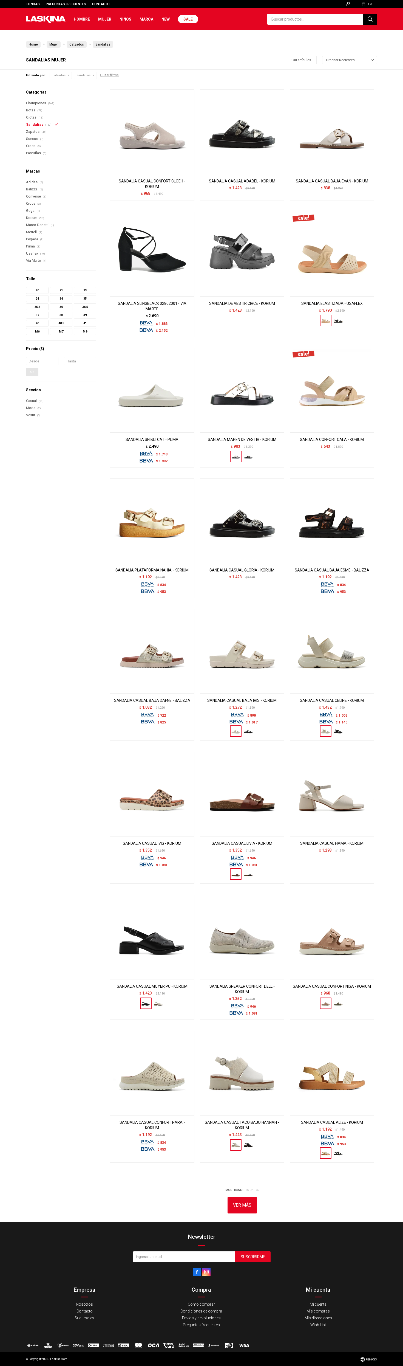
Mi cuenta (318, 1304)
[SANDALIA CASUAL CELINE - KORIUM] (332, 651)
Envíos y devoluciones (201, 1318)
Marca (146, 19)
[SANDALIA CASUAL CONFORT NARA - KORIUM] (152, 1073)
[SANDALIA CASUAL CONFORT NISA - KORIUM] (332, 937)
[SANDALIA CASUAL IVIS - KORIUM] (152, 794)
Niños (125, 19)
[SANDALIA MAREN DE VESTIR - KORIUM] (242, 390)
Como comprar (201, 1304)
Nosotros (84, 1304)
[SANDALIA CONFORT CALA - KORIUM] (332, 390)
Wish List (318, 1325)
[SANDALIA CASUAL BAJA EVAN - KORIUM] (332, 131)
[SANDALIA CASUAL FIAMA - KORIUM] (332, 794)
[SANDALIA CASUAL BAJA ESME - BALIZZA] (332, 520)
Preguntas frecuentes (66, 4)
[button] (370, 19)
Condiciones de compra (201, 1311)
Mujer (104, 19)
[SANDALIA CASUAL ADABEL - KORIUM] (242, 131)
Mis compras (318, 1311)
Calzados (59, 75)
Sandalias (83, 75)
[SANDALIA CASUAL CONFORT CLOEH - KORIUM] (152, 131)
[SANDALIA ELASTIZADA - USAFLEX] (332, 254)
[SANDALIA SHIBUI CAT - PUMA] (152, 390)
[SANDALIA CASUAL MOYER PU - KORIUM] (152, 937)
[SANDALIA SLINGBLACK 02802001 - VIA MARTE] (152, 254)
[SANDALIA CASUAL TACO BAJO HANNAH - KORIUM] (242, 1073)
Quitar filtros (109, 75)
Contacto (101, 4)
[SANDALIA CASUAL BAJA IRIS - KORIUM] (242, 651)
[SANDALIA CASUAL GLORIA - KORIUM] (242, 520)
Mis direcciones (318, 1318)
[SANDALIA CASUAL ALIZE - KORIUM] (332, 1073)
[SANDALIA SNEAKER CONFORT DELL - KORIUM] (242, 937)
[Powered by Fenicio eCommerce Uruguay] (369, 1359)
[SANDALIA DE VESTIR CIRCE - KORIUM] (242, 254)
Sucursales (84, 1318)
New (165, 19)
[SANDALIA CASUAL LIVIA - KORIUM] (242, 794)
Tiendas (33, 4)
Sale (188, 19)
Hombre (82, 19)
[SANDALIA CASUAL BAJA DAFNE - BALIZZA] (152, 651)
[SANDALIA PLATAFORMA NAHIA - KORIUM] (152, 520)
